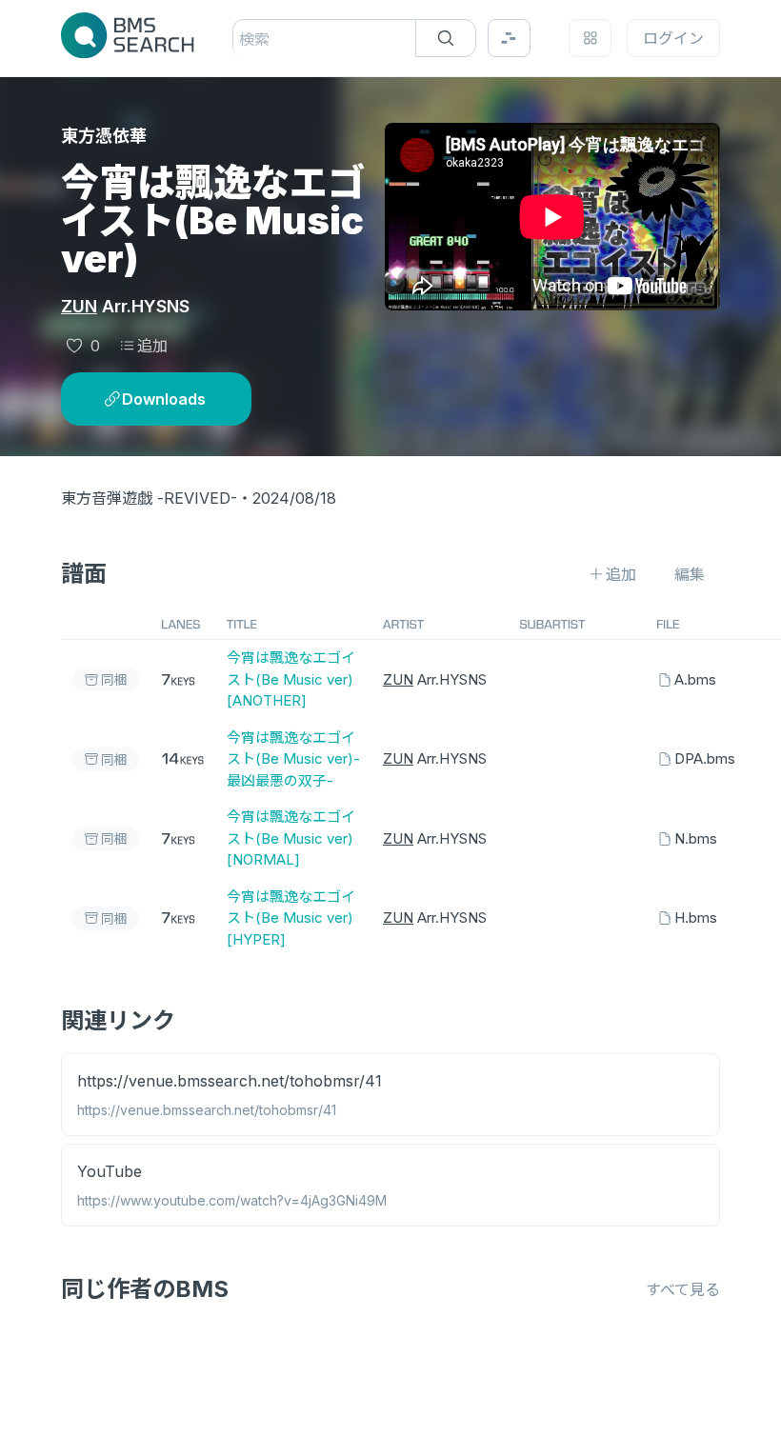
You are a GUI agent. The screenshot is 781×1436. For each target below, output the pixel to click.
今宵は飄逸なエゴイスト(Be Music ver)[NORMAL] (291, 838)
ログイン (673, 38)
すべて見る (683, 1289)
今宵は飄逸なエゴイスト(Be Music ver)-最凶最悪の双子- (293, 758)
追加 (152, 345)
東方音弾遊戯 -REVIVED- (149, 498)
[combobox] (241, 39)
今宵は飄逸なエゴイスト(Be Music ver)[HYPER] (291, 918)
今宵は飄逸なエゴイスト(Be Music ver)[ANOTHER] (291, 678)
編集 (689, 574)
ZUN (79, 306)
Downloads (164, 399)
